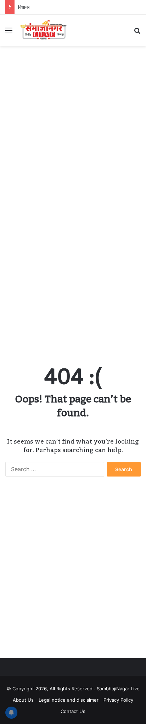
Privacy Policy (118, 700)
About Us (23, 700)
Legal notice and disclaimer (69, 700)
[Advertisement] (73, 126)
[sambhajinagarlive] (46, 30)
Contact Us (73, 711)
